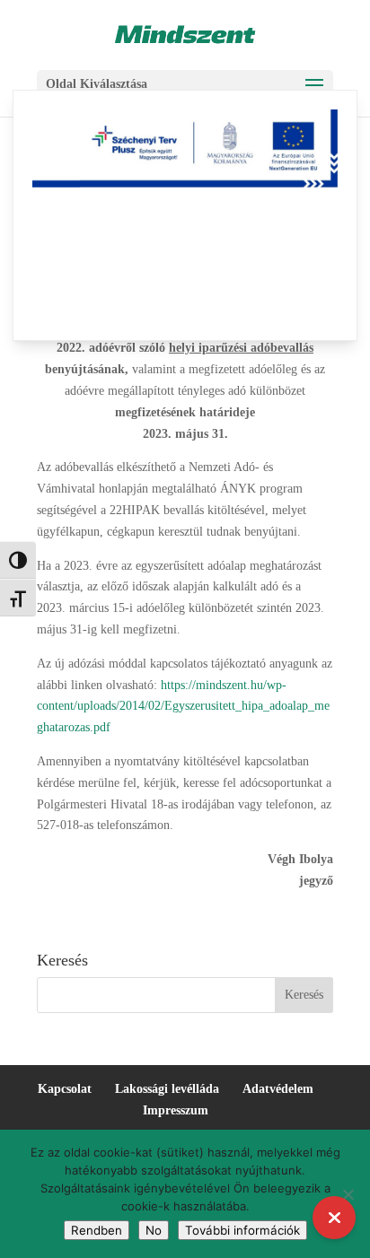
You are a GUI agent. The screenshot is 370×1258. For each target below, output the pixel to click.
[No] (348, 1194)
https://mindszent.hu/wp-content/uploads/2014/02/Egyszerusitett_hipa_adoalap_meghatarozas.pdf (183, 706)
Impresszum (175, 1110)
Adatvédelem (277, 1089)
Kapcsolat (65, 1089)
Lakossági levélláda (167, 1089)
